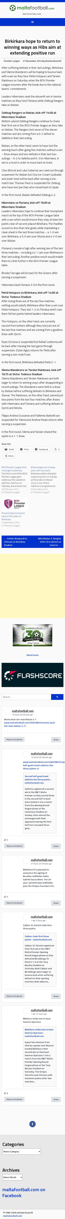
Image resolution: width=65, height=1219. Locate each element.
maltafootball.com (32, 14)
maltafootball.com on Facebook (23, 1192)
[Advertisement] (32, 586)
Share (56, 739)
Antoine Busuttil (53, 60)
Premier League (12, 60)
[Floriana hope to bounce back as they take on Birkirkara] (15, 504)
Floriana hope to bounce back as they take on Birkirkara (13, 516)
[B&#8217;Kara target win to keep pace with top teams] (45, 480)
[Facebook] (32, 1124)
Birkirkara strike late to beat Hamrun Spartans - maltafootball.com (39, 1033)
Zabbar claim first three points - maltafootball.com (38, 938)
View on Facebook (14, 739)
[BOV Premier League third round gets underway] (16, 480)
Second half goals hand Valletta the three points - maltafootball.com (38, 779)
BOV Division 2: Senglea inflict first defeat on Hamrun (49, 542)
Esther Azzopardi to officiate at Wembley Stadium (15, 542)
